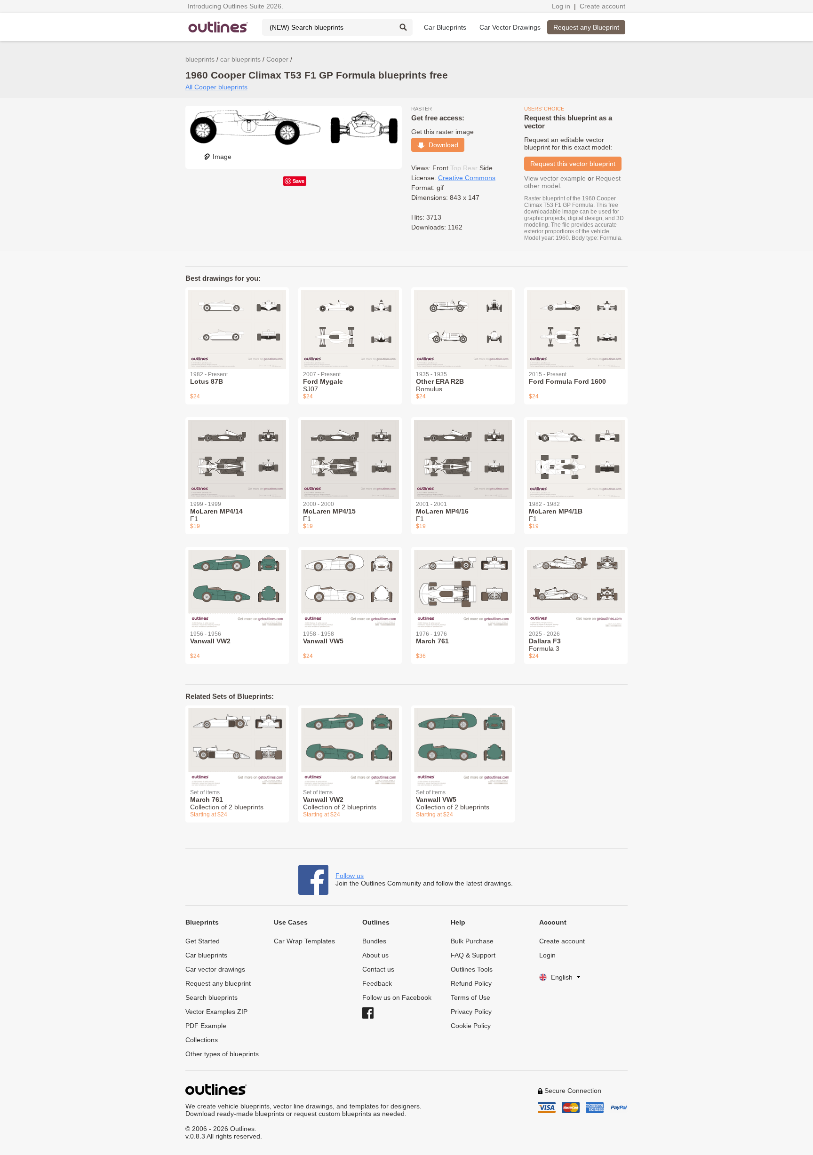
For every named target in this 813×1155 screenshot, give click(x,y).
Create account (602, 6)
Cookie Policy (471, 1025)
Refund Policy (471, 983)
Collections (201, 1040)
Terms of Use (470, 997)
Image (222, 156)
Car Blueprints (445, 27)
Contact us (378, 969)
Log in (561, 6)
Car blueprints (206, 955)
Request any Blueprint (586, 27)
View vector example (555, 178)
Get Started (202, 941)
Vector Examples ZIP (216, 1011)
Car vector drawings (215, 969)
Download (441, 145)
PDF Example (205, 1025)
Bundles (374, 941)
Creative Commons (466, 178)
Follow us (349, 875)
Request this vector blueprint (572, 163)
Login (547, 955)
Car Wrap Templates (304, 941)
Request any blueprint (218, 983)
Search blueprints (211, 997)
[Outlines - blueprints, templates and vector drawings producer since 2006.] (218, 27)
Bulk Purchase (472, 941)
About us (375, 955)
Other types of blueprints (222, 1054)
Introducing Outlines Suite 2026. (235, 6)
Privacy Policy (471, 1011)
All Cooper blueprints (216, 87)
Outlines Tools (472, 969)
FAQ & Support (473, 955)
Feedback (377, 983)
